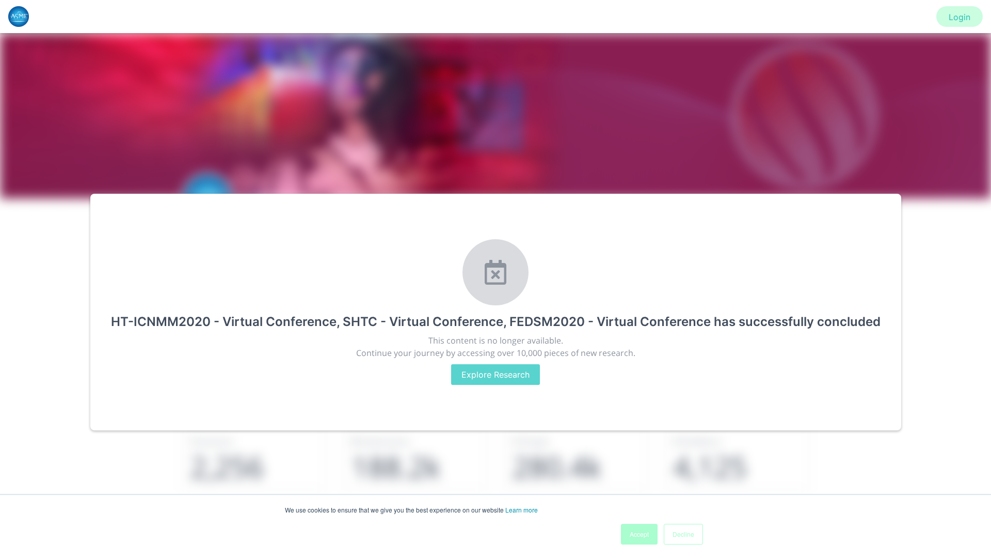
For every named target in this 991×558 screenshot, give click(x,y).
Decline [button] (683, 534)
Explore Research (495, 374)
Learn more (521, 509)
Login (959, 17)
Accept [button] (639, 534)
